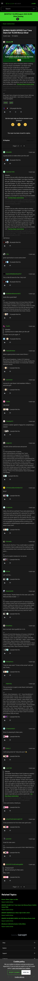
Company (5, 958)
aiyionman (9, 380)
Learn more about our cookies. (21, 968)
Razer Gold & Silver (9, 24)
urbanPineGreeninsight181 (14, 819)
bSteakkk (9, 152)
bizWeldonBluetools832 (13, 293)
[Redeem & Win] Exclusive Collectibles (14, 924)
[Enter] (3, 9)
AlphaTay (9, 683)
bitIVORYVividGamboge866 (14, 864)
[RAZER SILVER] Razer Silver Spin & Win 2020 (16, 912)
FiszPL (8, 326)
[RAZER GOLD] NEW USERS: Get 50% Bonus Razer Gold (18, 918)
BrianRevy (9, 626)
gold (11, 103)
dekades (8, 42)
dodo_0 (8, 748)
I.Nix (7, 254)
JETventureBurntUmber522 (14, 488)
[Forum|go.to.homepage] (13, 3)
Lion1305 (9, 768)
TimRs (8, 401)
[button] (2, 4)
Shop (4, 942)
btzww (8, 571)
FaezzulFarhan (10, 351)
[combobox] (19, 9)
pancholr (8, 839)
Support (5, 953)
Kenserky (8, 541)
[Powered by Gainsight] (19, 935)
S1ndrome (9, 507)
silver (5, 103)
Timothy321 (9, 421)
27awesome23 (10, 728)
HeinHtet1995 (10, 172)
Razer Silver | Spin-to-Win (10, 899)
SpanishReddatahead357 (14, 274)
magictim (9, 443)
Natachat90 (9, 591)
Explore (4, 948)
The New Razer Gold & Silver (25, 84)
